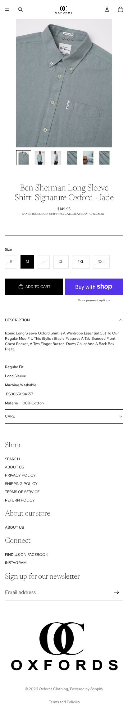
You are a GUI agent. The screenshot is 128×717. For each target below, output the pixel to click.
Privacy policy (20, 475)
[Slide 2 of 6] (40, 158)
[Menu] (7, 9)
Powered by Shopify (86, 688)
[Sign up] (116, 592)
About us (14, 467)
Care (10, 416)
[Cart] (120, 9)
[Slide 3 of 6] (56, 158)
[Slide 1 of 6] (23, 158)
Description (17, 320)
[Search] (20, 9)
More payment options (94, 300)
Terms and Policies (64, 702)
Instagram (15, 562)
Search (12, 458)
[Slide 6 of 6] (104, 158)
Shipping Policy (21, 483)
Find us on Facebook (26, 554)
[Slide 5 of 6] (88, 158)
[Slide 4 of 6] (72, 158)
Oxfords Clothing (53, 688)
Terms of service (22, 491)
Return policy (20, 499)
